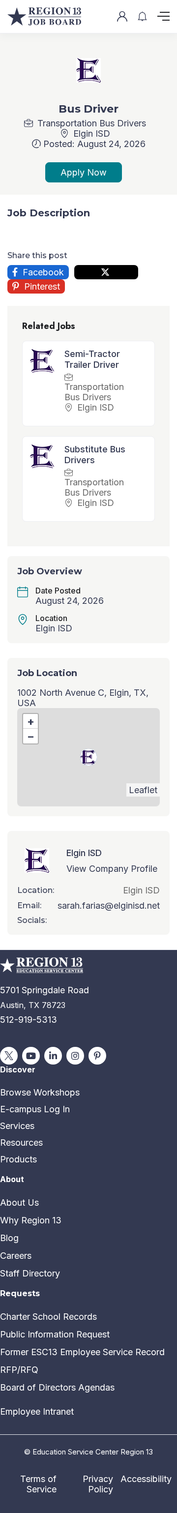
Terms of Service (38, 1484)
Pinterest (41, 286)
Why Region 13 (30, 1220)
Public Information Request (55, 1334)
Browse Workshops (40, 1092)
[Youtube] (31, 1056)
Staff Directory (30, 1273)
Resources (21, 1142)
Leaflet (143, 790)
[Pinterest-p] (97, 1056)
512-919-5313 (28, 1019)
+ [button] (30, 721)
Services (17, 1126)
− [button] (30, 736)
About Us (19, 1202)
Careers (15, 1255)
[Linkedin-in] (53, 1056)
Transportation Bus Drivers (91, 123)
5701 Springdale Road (44, 990)
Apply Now (83, 172)
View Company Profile (111, 868)
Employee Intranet (37, 1411)
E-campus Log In (35, 1109)
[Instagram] (75, 1056)
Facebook (42, 272)
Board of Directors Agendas (57, 1387)
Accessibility (146, 1479)
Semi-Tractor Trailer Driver (92, 359)
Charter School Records (48, 1316)
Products (18, 1159)
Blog (9, 1238)
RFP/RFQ (19, 1370)
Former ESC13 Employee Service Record (82, 1352)
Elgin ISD (91, 133)
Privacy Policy (98, 1484)
